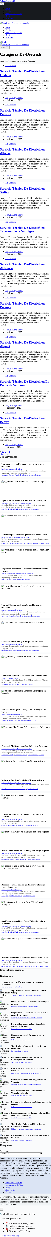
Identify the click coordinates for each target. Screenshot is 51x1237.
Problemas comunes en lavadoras (11, 469)
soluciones (37, 475)
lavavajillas (23, 616)
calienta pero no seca (8, 543)
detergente (4, 616)
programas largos (26, 720)
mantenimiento (20, 543)
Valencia (27, 579)
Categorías (4, 1151)
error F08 (4, 509)
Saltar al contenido (8, 1)
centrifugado (15, 475)
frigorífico (4, 579)
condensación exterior (18, 789)
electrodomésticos (7, 720)
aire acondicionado (7, 754)
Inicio (7, 27)
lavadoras (25, 650)
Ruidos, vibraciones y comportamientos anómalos (17, 573)
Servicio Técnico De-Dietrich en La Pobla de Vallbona (24, 383)
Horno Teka (12, 684)
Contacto (9, 30)
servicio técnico (34, 509)
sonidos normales (18, 579)
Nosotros (9, 37)
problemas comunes (15, 895)
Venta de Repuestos (13, 32)
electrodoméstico (14, 616)
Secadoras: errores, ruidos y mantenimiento (15, 537)
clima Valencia (6, 789)
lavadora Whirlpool (14, 509)
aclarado (4, 825)
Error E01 (4, 684)
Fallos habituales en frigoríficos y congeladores (16, 783)
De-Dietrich (10, 65)
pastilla (30, 616)
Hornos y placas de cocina (9, 678)
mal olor (17, 754)
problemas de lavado (33, 859)
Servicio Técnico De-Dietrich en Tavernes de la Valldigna (22, 229)
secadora (35, 543)
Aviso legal (10, 1190)
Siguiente (4, 454)
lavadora (23, 475)
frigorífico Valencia (32, 789)
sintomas (30, 684)
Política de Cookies (13, 1182)
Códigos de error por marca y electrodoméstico (16, 503)
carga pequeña (6, 475)
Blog (7, 35)
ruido (10, 579)
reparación (30, 475)
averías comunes (6, 650)
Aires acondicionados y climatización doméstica (16, 749)
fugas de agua (17, 650)
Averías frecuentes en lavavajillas (11, 610)
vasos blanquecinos (29, 895)
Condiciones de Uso (14, 1185)
